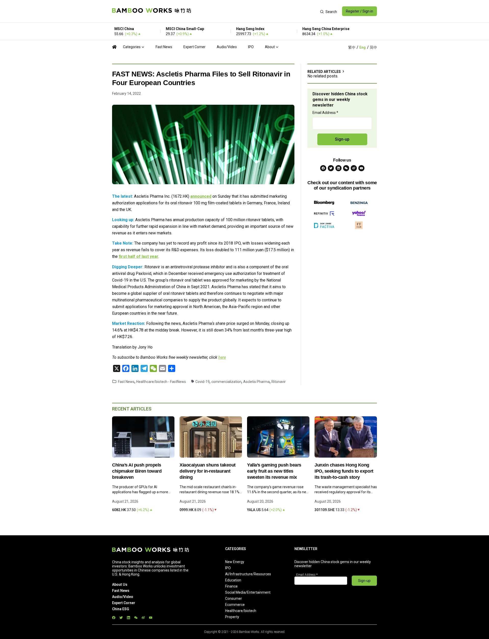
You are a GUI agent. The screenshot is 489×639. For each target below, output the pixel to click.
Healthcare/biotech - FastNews (161, 382)
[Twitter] (331, 168)
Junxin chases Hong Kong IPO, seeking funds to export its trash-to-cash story (344, 471)
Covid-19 (202, 382)
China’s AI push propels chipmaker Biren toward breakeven (136, 471)
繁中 (351, 47)
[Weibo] (354, 168)
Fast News (164, 47)
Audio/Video (227, 47)
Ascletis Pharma (256, 382)
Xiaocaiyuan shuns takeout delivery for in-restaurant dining (208, 471)
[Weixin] (346, 168)
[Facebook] (323, 168)
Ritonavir (278, 382)
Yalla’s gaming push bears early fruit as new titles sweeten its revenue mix (274, 471)
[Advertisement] (255, 11)
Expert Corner (194, 47)
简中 (373, 47)
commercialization (226, 382)
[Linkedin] (338, 168)
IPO (251, 47)
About (270, 47)
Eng (362, 47)
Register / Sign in (359, 11)
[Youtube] (361, 168)
